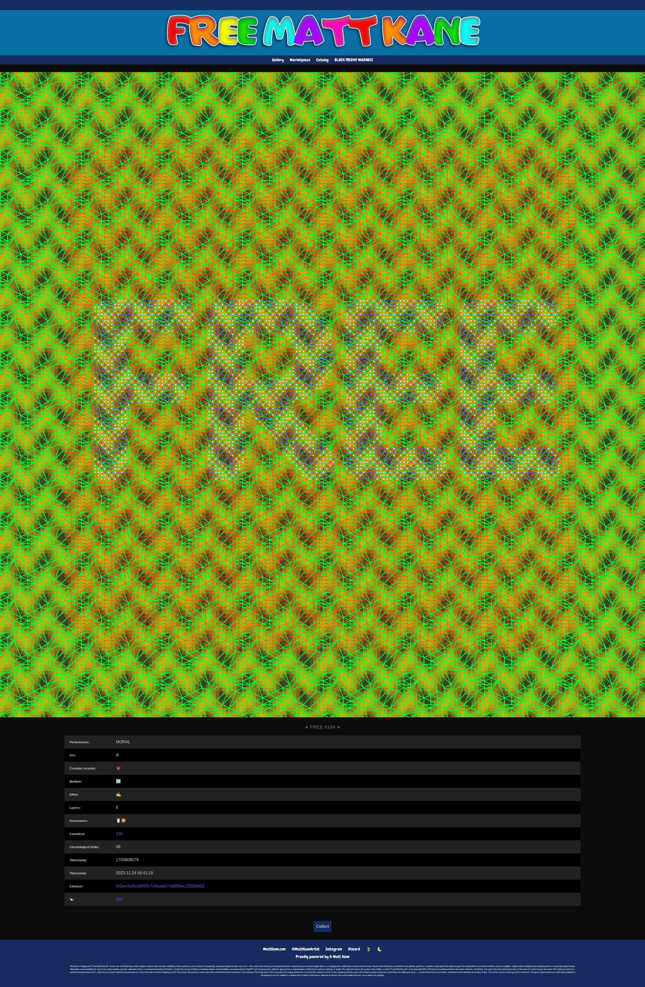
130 (119, 833)
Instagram (334, 949)
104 (119, 899)
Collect (322, 926)
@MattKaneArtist (305, 949)
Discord (354, 949)
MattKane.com (274, 949)
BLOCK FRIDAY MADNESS (354, 60)
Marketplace (300, 60)
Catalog (322, 60)
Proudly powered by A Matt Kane (322, 956)
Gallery (278, 60)
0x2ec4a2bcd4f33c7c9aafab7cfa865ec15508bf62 (160, 886)
